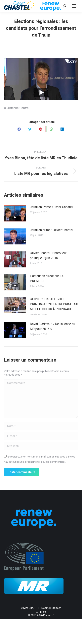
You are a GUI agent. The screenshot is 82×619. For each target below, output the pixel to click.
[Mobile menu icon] (74, 6)
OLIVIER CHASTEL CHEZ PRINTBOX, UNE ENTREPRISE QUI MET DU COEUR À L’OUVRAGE (54, 304)
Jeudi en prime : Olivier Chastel (51, 230)
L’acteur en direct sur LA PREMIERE (46, 278)
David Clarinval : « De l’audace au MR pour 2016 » (52, 326)
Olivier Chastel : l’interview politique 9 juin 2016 (48, 255)
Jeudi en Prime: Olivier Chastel (51, 207)
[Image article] (15, 213)
